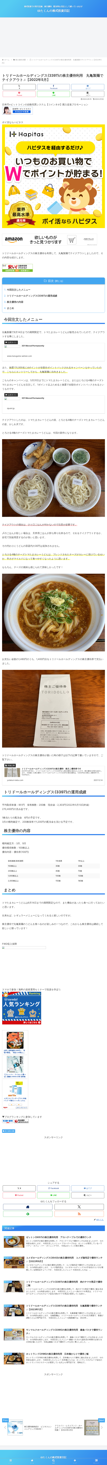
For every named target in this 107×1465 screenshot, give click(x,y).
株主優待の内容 (15, 302)
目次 (51, 281)
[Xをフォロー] (79, 1207)
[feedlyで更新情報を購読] (27, 1214)
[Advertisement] (53, 37)
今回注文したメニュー (18, 289)
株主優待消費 (9, 1131)
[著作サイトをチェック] (27, 1207)
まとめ (10, 308)
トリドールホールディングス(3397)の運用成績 (32, 295)
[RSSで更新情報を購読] (79, 1214)
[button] (87, 94)
